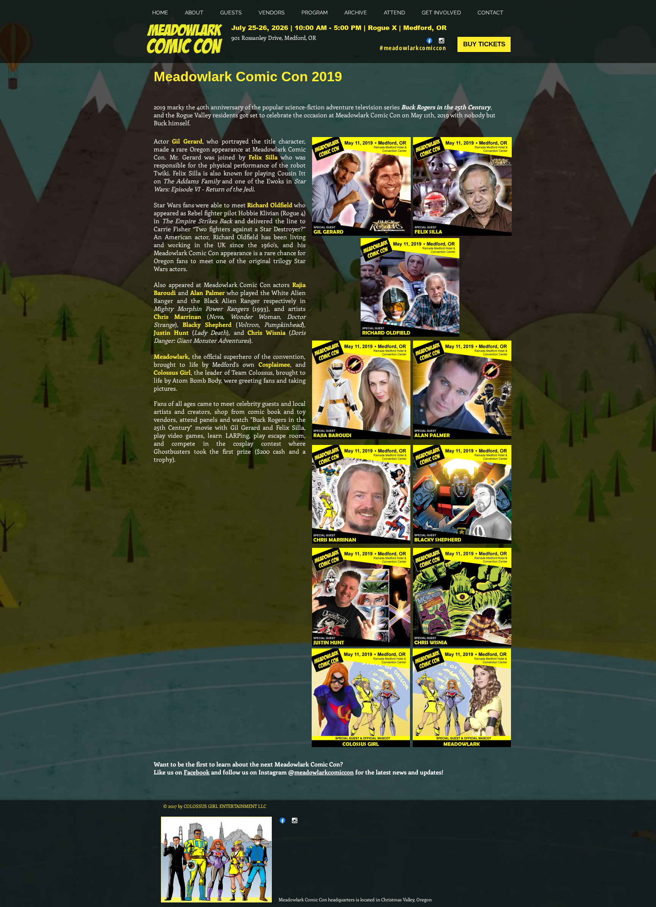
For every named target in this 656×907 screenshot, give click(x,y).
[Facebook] (429, 40)
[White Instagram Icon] (441, 40)
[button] (317, 12)
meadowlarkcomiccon (324, 772)
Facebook (197, 772)
